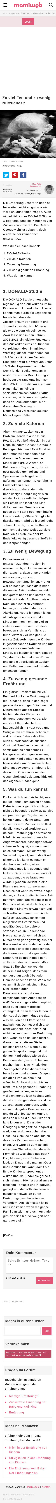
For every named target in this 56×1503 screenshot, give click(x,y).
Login (28, 21)
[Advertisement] (28, 66)
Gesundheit (38, 13)
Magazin (13, 13)
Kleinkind (25, 13)
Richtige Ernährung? (23, 1396)
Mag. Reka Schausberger (35, 185)
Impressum (33, 1487)
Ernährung (16, 1412)
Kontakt (46, 1487)
